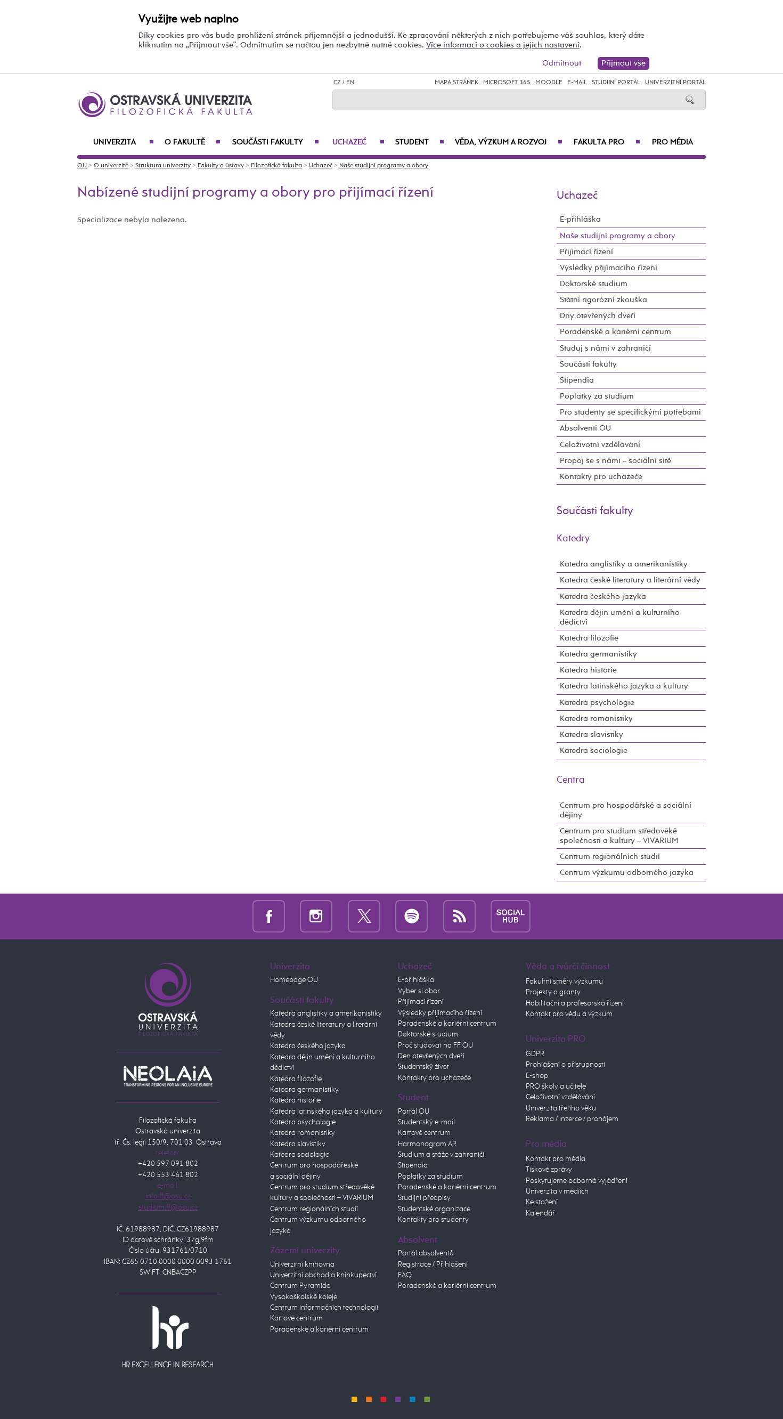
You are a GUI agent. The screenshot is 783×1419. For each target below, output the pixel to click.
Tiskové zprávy (549, 1169)
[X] (364, 916)
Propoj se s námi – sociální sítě (615, 461)
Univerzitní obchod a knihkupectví (323, 1275)
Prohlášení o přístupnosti (565, 1064)
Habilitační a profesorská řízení (575, 1003)
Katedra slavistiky (591, 735)
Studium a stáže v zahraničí (441, 1154)
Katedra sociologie (593, 751)
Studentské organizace (434, 1209)
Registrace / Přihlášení (433, 1264)
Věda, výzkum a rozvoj (508, 142)
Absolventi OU (585, 428)
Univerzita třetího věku (561, 1108)
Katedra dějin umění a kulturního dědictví (620, 617)
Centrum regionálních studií (610, 857)
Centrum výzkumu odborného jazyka (627, 873)
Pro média (672, 142)
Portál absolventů (426, 1253)
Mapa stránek (456, 82)
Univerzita (123, 142)
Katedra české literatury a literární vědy (630, 580)
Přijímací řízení (586, 252)
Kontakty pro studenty (433, 1219)
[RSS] (459, 916)
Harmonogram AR (427, 1144)
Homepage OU (294, 980)
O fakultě (193, 142)
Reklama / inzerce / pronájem (572, 1119)
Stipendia (577, 380)
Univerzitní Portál (675, 82)
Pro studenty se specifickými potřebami (630, 412)
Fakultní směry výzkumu (564, 981)
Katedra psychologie (597, 703)
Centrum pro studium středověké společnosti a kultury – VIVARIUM (619, 836)
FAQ (405, 1275)
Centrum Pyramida (300, 1286)
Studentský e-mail (426, 1122)
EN (350, 82)
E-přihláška (580, 219)
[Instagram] (316, 916)
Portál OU (413, 1111)
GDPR (535, 1054)
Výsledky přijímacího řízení (608, 268)
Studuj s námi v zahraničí (605, 348)
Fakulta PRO (607, 142)
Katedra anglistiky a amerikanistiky (624, 564)
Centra (571, 780)
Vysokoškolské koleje (303, 1297)
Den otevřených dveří (431, 1056)
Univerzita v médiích (557, 1191)
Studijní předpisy (424, 1198)
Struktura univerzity (163, 166)
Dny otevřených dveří (597, 316)
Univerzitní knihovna (302, 1264)
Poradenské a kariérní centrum (615, 332)
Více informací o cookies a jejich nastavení (503, 45)
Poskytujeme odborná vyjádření (576, 1181)
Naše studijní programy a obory (383, 166)
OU (82, 166)
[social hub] (511, 916)
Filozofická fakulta (276, 166)
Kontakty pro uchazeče (601, 477)
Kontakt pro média (555, 1159)
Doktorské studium (593, 284)
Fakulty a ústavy (221, 166)
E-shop (537, 1076)
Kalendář (540, 1213)
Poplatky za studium (597, 396)
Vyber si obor (419, 991)
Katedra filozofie (589, 638)
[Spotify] (411, 916)
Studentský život (423, 1067)
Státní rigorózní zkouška (603, 300)
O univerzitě (111, 166)
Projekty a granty (553, 992)
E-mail (577, 82)
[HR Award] (168, 1336)
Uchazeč (358, 142)
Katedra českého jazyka (603, 597)
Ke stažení (542, 1202)
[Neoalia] (168, 1076)
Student (419, 142)
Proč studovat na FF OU (435, 1045)
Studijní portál (616, 82)
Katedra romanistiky (596, 719)
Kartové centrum (296, 1318)
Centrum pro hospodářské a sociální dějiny (625, 810)
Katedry (573, 539)
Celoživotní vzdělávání (600, 445)
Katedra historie (588, 670)
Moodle (548, 82)
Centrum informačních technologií (324, 1307)
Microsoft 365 (507, 82)
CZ (337, 82)
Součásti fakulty (275, 142)
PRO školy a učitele (556, 1086)
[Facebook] (268, 916)
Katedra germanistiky (598, 654)
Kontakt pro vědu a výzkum (569, 1014)
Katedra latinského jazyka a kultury (624, 686)
